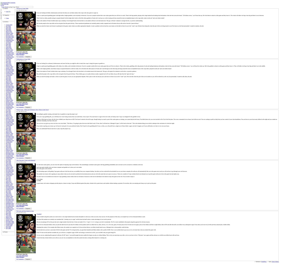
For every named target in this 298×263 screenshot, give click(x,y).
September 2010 (10, 209)
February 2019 (9, 150)
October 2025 (9, 38)
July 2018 (8, 160)
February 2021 (9, 117)
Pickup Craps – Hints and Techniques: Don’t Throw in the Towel (33, 109)
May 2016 (8, 192)
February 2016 (9, 196)
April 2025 (8, 47)
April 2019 (8, 147)
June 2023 (8, 77)
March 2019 (9, 149)
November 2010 (10, 206)
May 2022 (8, 96)
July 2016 (8, 190)
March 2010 (9, 217)
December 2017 (10, 170)
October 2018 (9, 156)
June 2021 (8, 111)
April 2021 (8, 114)
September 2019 (10, 140)
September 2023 (10, 73)
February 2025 (9, 50)
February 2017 (9, 183)
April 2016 (8, 193)
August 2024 (9, 58)
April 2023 (8, 80)
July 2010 (8, 211)
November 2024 (10, 54)
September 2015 (10, 203)
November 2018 (10, 154)
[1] (9, 11)
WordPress (263, 261)
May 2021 (8, 112)
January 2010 (9, 220)
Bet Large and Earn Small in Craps (25, 211)
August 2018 (9, 158)
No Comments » (20, 56)
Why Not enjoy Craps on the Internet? (26, 160)
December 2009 (10, 221)
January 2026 (9, 34)
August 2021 (9, 108)
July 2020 (8, 126)
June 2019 (8, 144)
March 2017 (9, 182)
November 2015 (10, 200)
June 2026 (8, 27)
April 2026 (8, 30)
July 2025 (8, 43)
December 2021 (10, 103)
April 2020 (8, 130)
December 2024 (10, 52)
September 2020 (10, 123)
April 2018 (8, 164)
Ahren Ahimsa (275, 261)
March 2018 (9, 165)
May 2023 (8, 79)
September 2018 (10, 157)
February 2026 (9, 33)
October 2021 (9, 105)
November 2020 (10, 121)
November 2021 (10, 104)
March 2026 (9, 31)
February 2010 (9, 218)
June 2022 (8, 94)
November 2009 (10, 222)
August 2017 (9, 175)
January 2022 (9, 101)
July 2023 (8, 76)
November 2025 (10, 37)
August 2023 (9, 75)
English (39, 214)
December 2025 (10, 36)
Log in (2, 5)
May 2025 (8, 45)
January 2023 (9, 84)
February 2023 (9, 83)
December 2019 (10, 136)
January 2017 (9, 185)
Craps (7, 18)
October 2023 (9, 72)
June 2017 (8, 178)
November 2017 (10, 171)
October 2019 (9, 139)
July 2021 (8, 110)
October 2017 (9, 172)
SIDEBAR (1, 14)
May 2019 (8, 146)
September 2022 (10, 90)
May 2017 (8, 179)
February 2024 (9, 66)
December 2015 (10, 199)
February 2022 (9, 100)
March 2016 (9, 195)
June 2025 (8, 44)
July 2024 (8, 59)
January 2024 (9, 68)
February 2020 (9, 133)
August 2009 (9, 225)
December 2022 (10, 86)
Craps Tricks (5, 7)
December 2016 (10, 186)
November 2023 (10, 71)
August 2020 (9, 125)
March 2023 (9, 82)
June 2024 (8, 61)
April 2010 (8, 216)
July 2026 (8, 26)
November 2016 (10, 188)
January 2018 (9, 168)
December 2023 (10, 69)
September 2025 (10, 40)
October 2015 (9, 202)
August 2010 (9, 210)
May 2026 (8, 29)
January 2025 (9, 51)
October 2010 (9, 207)
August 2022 (9, 91)
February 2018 (9, 167)
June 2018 (8, 161)
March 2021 (9, 115)
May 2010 (8, 214)
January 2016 (9, 197)
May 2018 (8, 163)
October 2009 (9, 224)
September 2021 (10, 107)
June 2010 (8, 213)
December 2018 (10, 153)
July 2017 (8, 176)
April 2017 (8, 181)
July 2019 (8, 143)
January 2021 (9, 118)
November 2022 (10, 87)
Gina (7, 11)
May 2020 (8, 129)
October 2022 (9, 89)
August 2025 (9, 41)
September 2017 (10, 174)
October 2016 (9, 189)
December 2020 (10, 119)
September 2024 (10, 57)
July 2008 (8, 228)
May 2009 (8, 227)
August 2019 (9, 142)
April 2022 (8, 97)
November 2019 (10, 137)
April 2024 (8, 64)
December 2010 (10, 204)
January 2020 (9, 135)
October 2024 (9, 55)
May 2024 (8, 62)
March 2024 (9, 65)
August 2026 (9, 24)
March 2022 (9, 98)
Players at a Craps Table (22, 8)
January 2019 (9, 151)
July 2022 (8, 93)
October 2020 (9, 122)
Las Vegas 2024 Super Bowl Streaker (22, 54)
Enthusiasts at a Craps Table (23, 59)
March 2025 (9, 48)
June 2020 (8, 128)
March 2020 (9, 132)
